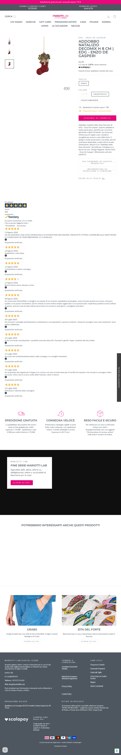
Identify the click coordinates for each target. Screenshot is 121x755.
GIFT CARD (45, 22)
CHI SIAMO (16, 22)
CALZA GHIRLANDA (89, 100)
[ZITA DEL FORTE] (89, 610)
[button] (119, 377)
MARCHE (31, 22)
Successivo (21, 225)
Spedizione (95, 71)
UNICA (84, 83)
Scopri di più (97, 710)
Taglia (83, 79)
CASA (83, 22)
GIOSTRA (85, 94)
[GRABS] (32, 610)
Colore (83, 90)
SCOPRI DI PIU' (21, 483)
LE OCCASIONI (60, 26)
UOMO (44, 26)
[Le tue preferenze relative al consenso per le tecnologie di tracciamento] (117, 751)
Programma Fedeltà (97, 665)
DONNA (106, 22)
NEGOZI (75, 26)
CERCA (11, 16)
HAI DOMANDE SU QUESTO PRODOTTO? (97, 162)
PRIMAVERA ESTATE (66, 22)
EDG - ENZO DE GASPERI (92, 38)
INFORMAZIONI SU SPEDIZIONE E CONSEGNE (97, 170)
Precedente (10, 225)
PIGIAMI (94, 22)
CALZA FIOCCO (100, 94)
